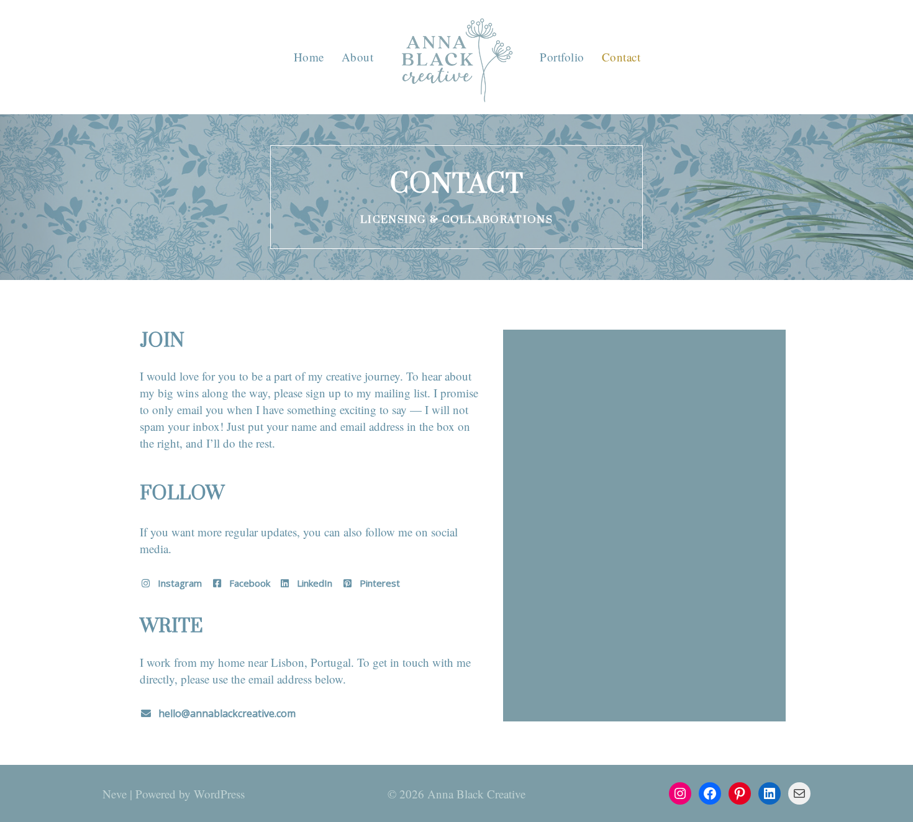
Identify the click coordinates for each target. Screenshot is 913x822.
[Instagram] (680, 793)
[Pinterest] (740, 793)
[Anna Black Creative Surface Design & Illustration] (456, 60)
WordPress (219, 794)
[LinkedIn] (769, 793)
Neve (114, 794)
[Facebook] (710, 793)
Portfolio (562, 57)
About (358, 57)
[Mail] (799, 793)
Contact (621, 57)
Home (309, 57)
